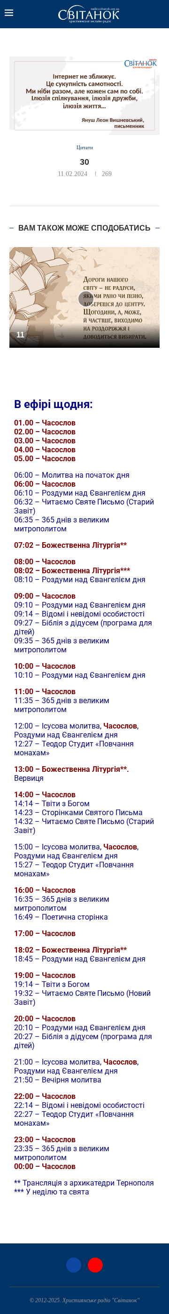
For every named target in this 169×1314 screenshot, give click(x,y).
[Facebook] (73, 1265)
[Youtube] (95, 1265)
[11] (84, 297)
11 (20, 335)
